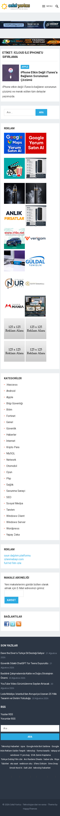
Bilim (9, 409)
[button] (47, 6)
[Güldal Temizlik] (35, 270)
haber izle (48, 759)
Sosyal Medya (14, 503)
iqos (23, 746)
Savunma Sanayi (15, 490)
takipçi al (55, 750)
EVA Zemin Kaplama (41, 755)
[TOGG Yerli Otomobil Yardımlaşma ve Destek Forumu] (14, 248)
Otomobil (11, 466)
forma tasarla (43, 750)
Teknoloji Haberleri (10, 746)
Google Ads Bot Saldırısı (38, 746)
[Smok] (36, 203)
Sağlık (10, 484)
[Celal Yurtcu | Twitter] (12, 625)
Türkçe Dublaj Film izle (11, 759)
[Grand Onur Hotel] (14, 293)
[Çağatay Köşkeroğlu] (35, 293)
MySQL (10, 453)
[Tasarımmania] (14, 315)
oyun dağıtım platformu (17, 555)
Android (10, 390)
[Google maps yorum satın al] (15, 152)
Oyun (9, 472)
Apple (25, 67)
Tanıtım (10, 509)
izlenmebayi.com (14, 559)
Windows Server (16, 522)
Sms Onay (53, 763)
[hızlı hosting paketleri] (30, 27)
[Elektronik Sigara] (15, 203)
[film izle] (15, 177)
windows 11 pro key (20, 755)
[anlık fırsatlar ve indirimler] (15, 225)
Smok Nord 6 (16, 768)
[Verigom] (35, 248)
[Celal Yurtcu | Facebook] (6, 625)
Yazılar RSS (7, 714)
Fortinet (10, 416)
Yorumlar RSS (8, 718)
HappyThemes (30, 808)
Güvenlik (11, 428)
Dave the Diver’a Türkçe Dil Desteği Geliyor (22, 653)
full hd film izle (12, 563)
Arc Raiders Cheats (33, 759)
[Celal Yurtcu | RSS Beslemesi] (18, 625)
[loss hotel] (35, 315)
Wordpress (12, 528)
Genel (9, 422)
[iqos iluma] (36, 177)
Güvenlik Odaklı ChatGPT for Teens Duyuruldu (24, 663)
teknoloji (31, 750)
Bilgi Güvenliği (14, 403)
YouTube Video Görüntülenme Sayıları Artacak (25, 683)
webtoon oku (26, 763)
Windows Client (15, 516)
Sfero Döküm (40, 763)
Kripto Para (12, 447)
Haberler (11, 434)
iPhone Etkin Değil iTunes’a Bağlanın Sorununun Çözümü (39, 76)
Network (11, 459)
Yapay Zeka (13, 534)
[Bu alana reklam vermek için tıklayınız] (14, 338)
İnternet (10, 440)
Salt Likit (28, 768)
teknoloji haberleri (41, 768)
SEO (8, 497)
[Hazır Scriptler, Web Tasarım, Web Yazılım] (30, 44)
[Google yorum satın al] (36, 152)
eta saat (14, 763)
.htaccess (12, 384)
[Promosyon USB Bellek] (14, 270)
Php (8, 478)
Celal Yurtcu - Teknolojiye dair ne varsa (28, 804)
